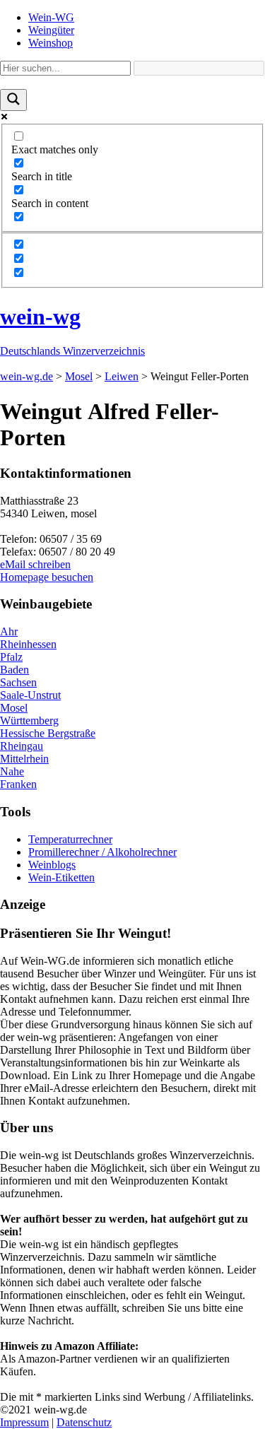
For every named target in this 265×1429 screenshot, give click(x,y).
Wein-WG (51, 17)
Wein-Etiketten (61, 877)
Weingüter (51, 30)
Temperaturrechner (70, 839)
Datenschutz (84, 1422)
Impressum (24, 1422)
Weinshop (50, 43)
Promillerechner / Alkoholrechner (102, 852)
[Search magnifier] (13, 100)
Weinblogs (52, 865)
